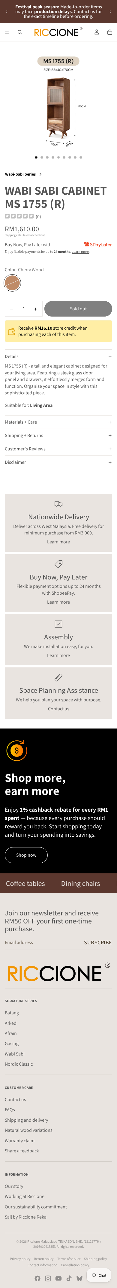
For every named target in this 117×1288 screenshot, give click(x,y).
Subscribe (98, 942)
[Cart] (109, 32)
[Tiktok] (69, 1278)
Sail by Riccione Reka (25, 1217)
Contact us (58, 709)
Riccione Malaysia (40, 1241)
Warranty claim (19, 1140)
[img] (19, 216)
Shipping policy (95, 1258)
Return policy (44, 1258)
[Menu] (7, 32)
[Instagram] (48, 1278)
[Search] (19, 32)
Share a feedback (22, 1151)
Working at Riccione (24, 1196)
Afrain (11, 1033)
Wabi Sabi (15, 1053)
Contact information (43, 1265)
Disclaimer (15, 462)
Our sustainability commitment (36, 1206)
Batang (12, 1013)
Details (12, 356)
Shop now (26, 855)
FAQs (10, 1109)
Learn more (80, 251)
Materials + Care (21, 422)
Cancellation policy (75, 1265)
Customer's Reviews (25, 449)
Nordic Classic (19, 1064)
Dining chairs (69, 883)
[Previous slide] (6, 11)
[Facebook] (37, 1278)
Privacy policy (20, 1258)
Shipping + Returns (24, 435)
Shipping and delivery (26, 1120)
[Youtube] (58, 1278)
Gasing (12, 1043)
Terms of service (69, 1258)
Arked (10, 1023)
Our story (14, 1186)
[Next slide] (110, 11)
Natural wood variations (28, 1130)
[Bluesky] (79, 1278)
